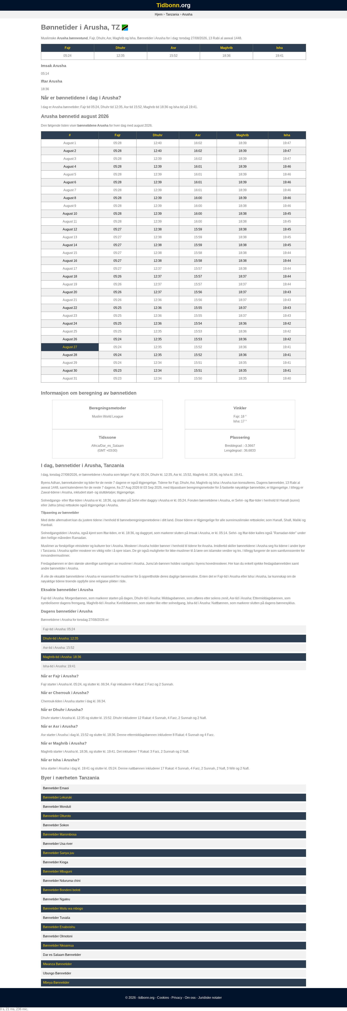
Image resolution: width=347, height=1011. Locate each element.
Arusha (187, 14)
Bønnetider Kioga (55, 862)
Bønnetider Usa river (57, 843)
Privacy (176, 997)
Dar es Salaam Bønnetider (62, 954)
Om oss (190, 997)
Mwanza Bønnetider (57, 964)
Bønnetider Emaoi (56, 788)
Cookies (163, 997)
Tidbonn (168, 5)
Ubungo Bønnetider (57, 973)
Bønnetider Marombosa (60, 834)
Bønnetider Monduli (57, 806)
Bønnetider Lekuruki (57, 797)
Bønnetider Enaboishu (59, 927)
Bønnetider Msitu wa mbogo (63, 908)
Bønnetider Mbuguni (57, 871)
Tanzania (172, 14)
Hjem (158, 14)
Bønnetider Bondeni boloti (61, 890)
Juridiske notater (210, 997)
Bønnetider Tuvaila (56, 917)
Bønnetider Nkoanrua (58, 945)
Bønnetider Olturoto (57, 816)
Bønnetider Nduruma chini (62, 880)
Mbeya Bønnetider (56, 982)
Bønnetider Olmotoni (57, 936)
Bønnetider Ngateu (56, 899)
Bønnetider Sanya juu (58, 853)
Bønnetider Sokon (56, 825)
